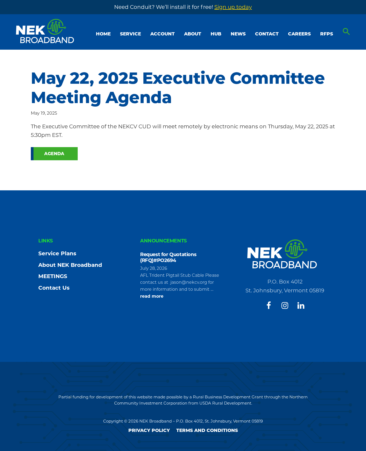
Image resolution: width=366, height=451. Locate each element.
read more (151, 296)
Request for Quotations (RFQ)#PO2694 (168, 257)
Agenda (54, 153)
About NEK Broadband (70, 265)
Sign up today (233, 7)
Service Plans (57, 253)
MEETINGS (52, 276)
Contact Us (54, 288)
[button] (346, 31)
